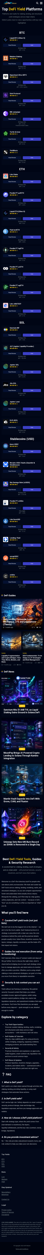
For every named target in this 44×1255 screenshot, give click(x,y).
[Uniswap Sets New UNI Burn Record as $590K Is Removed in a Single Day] (22, 822)
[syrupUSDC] (5, 560)
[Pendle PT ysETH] (5, 270)
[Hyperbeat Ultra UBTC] (5, 79)
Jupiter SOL (14, 365)
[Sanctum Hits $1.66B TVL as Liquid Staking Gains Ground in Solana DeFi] (22, 690)
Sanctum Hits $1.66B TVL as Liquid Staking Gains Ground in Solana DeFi (22, 711)
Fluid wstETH (15, 230)
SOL (3, 1164)
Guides (4, 653)
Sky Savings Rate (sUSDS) (20, 482)
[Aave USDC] (5, 448)
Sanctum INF (14, 328)
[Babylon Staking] (5, 60)
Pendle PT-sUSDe (16, 501)
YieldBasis (14, 150)
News (22, 706)
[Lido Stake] (5, 178)
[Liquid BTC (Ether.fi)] (5, 42)
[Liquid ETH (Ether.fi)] (5, 215)
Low (3, 1177)
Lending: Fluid (15, 538)
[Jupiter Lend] (5, 405)
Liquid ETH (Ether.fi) (17, 211)
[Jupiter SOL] (5, 368)
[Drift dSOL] (5, 424)
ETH (3, 1162)
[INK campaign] (5, 116)
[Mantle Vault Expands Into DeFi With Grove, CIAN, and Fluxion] (22, 779)
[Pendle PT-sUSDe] (5, 505)
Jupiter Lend (14, 402)
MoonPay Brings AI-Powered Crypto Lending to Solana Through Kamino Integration (22, 756)
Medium (4, 1179)
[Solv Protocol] (5, 97)
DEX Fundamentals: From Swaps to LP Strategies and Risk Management (32, 658)
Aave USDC (14, 444)
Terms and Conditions (22, 1249)
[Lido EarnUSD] (5, 523)
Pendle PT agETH (16, 285)
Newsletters (6, 1192)
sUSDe (12, 575)
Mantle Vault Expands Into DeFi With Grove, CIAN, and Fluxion (22, 800)
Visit (32, 45)
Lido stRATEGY (15, 304)
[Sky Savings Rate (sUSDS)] (5, 486)
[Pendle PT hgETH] (5, 252)
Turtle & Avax (15, 132)
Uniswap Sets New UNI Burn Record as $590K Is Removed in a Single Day (22, 843)
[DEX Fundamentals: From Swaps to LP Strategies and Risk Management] (32, 641)
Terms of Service (8, 1212)
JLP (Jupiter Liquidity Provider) (22, 346)
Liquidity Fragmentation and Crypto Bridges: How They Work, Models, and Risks (11, 659)
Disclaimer (5, 1215)
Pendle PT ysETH (16, 267)
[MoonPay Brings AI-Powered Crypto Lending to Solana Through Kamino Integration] (22, 733)
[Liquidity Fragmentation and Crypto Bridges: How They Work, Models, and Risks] (11, 641)
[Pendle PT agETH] (5, 289)
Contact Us (5, 1199)
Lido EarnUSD (15, 519)
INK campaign (15, 112)
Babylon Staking (16, 57)
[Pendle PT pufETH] (5, 197)
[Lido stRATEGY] (5, 307)
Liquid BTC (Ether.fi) (17, 38)
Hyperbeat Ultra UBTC (18, 75)
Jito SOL (13, 383)
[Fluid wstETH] (5, 233)
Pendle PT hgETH (16, 248)
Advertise (5, 1195)
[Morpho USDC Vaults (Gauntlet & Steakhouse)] (5, 466)
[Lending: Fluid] (5, 541)
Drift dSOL (14, 420)
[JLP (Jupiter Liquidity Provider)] (5, 350)
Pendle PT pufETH (17, 193)
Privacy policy (7, 1210)
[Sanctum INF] (5, 332)
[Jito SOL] (5, 387)
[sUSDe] (5, 578)
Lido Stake (14, 174)
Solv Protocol (15, 94)
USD (3, 1166)
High (3, 1182)
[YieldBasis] (5, 154)
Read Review (12, 45)
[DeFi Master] (10, 3)
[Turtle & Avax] (5, 136)
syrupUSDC (14, 556)
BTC (3, 1159)
